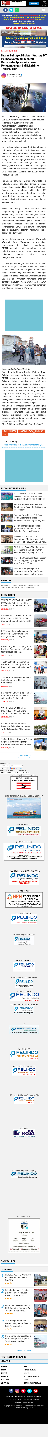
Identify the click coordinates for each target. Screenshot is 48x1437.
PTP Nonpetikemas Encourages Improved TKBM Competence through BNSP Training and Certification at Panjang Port (15, 634)
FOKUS (3, 1370)
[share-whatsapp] (17, 10)
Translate (19, 768)
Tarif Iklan (12, 1400)
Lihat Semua (24, 756)
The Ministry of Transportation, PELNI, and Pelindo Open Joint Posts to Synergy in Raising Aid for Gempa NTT (17, 665)
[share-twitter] (11, 10)
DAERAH (4, 1366)
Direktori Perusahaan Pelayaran (28, 1400)
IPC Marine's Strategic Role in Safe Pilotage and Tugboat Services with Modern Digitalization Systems (16, 696)
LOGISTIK (4, 1376)
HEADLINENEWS (9, 431)
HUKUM (4, 1373)
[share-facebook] (5, 10)
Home (3, 51)
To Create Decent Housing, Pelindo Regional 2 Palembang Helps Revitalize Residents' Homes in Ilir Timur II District (16, 742)
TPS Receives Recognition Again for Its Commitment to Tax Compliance (16, 680)
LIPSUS (27, 1373)
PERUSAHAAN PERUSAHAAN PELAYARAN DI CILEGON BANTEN (18, 1277)
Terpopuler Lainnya (24, 1351)
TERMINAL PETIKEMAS (32, 1383)
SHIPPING (5, 1383)
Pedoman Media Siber (34, 1396)
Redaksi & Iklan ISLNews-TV (15, 1396)
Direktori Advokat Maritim (24, 1403)
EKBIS (26, 1366)
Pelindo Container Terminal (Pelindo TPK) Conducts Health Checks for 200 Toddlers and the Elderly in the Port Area (18, 1293)
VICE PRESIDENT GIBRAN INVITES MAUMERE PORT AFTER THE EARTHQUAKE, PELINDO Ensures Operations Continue (16, 603)
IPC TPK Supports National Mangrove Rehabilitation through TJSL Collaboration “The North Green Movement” (16, 726)
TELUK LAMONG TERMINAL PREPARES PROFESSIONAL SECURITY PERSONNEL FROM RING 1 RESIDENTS (15, 711)
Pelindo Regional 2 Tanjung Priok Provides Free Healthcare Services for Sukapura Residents (16, 649)
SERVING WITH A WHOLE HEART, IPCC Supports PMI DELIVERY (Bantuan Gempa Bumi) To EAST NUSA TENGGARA (16, 618)
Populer (34, 3)
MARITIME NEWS (26, 431)
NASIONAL (39, 431)
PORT (5, 435)
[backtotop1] (46, 1408)
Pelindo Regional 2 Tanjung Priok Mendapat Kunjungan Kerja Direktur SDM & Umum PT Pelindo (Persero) (24, 445)
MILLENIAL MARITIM (32, 1376)
